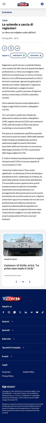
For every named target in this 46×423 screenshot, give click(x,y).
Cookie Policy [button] (28, 372)
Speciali (6, 330)
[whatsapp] (14, 312)
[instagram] (9, 312)
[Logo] (23, 4)
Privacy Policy (7, 376)
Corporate (6, 372)
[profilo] (42, 4)
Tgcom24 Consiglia (11, 347)
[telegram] (31, 312)
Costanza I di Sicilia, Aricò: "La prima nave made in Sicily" (21, 267)
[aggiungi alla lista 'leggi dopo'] (11, 48)
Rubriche (6, 339)
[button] (23, 4)
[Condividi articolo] (4, 48)
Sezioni (5, 321)
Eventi (5, 356)
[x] (20, 312)
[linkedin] (26, 312)
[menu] (4, 4)
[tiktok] (42, 312)
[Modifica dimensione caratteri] (17, 48)
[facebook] (3, 312)
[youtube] (37, 312)
